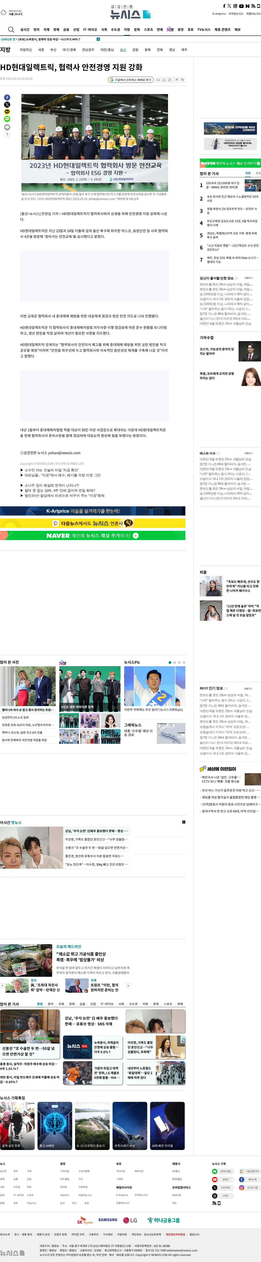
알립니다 (194, 1234)
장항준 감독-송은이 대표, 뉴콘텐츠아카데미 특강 (29, 725)
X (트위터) (225, 1187)
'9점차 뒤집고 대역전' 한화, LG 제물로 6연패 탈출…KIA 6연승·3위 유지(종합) (106, 1073)
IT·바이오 (90, 29)
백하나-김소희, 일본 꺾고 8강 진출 (22, 732)
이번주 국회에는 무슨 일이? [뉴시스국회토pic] (153, 710)
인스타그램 (252, 1187)
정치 (36, 29)
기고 (81, 1179)
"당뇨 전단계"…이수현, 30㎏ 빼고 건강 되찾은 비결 (96, 864)
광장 (181, 29)
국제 (46, 29)
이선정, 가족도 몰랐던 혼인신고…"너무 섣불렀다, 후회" (96, 839)
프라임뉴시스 (236, 14)
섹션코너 (64, 1195)
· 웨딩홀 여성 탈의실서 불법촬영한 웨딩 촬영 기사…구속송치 (230, 797)
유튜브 (225, 1179)
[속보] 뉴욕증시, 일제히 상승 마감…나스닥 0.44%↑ (40, 39)
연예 (160, 29)
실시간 (25, 29)
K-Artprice (219, 14)
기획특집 (83, 1187)
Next (128, 985)
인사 (62, 1203)
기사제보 (108, 1234)
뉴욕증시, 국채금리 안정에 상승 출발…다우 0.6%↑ (106, 1047)
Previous (2, 985)
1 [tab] (170, 662)
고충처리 (93, 1234)
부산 (53, 49)
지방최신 (26, 49)
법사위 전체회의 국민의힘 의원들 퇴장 (24, 740)
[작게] (176, 80)
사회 (104, 29)
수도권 (115, 29)
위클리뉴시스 (253, 14)
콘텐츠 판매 (60, 1234)
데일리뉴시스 (85, 1195)
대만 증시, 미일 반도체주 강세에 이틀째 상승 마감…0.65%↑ (30, 1079)
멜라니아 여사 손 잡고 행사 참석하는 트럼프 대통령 (29, 710)
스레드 (225, 1196)
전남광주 (88, 49)
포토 (191, 29)
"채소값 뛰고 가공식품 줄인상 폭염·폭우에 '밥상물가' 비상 (81, 957)
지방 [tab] (248, 173)
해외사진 (139, 1171)
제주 (184, 49)
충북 (148, 49)
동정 (86, 1203)
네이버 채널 (225, 1171)
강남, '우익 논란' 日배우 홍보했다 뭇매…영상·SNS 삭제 (96, 831)
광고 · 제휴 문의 (23, 1234)
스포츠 (148, 29)
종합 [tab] (258, 173)
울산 (123, 49)
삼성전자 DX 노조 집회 (15, 717)
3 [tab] (179, 662)
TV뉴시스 (204, 29)
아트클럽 (64, 1179)
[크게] (182, 80)
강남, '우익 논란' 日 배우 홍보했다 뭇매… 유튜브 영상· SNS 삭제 (91, 1021)
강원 (135, 49)
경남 (172, 49)
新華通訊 (177, 1179)
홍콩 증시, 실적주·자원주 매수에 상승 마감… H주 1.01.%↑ (29, 1066)
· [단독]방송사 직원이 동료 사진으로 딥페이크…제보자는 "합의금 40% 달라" (230, 804)
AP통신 (176, 1171)
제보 (237, 29)
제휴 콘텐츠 (223, 29)
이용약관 (122, 1234)
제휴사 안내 (43, 1234)
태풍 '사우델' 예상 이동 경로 (138, 732)
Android (176, 1195)
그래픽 (119, 1179)
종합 (40, 1004)
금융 (66, 29)
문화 (137, 29)
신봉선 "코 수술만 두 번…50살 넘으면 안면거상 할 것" (96, 847)
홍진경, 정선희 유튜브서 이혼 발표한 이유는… (94, 856)
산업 (76, 29)
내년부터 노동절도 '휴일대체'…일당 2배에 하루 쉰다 (140, 1073)
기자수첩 (207, 337)
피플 (203, 572)
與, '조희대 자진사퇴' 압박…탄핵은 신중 (45, 989)
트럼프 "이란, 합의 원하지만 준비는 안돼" (104, 989)
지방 (127, 29)
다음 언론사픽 (252, 1171)
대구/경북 (69, 49)
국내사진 (120, 1171)
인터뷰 (63, 1187)
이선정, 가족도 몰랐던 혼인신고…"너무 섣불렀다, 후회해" (140, 1047)
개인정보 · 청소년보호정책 (146, 1234)
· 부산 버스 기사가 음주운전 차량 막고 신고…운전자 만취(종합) (230, 790)
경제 (56, 29)
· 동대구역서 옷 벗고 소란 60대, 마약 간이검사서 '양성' (230, 811)
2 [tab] (174, 662)
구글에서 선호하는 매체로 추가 (133, 80)
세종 (41, 49)
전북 (160, 49)
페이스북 (252, 1179)
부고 (74, 1203)
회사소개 (5, 1234)
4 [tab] (184, 662)
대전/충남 (107, 49)
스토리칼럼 (84, 1171)
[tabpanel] (154, 691)
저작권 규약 (77, 1234)
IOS (174, 1203)
